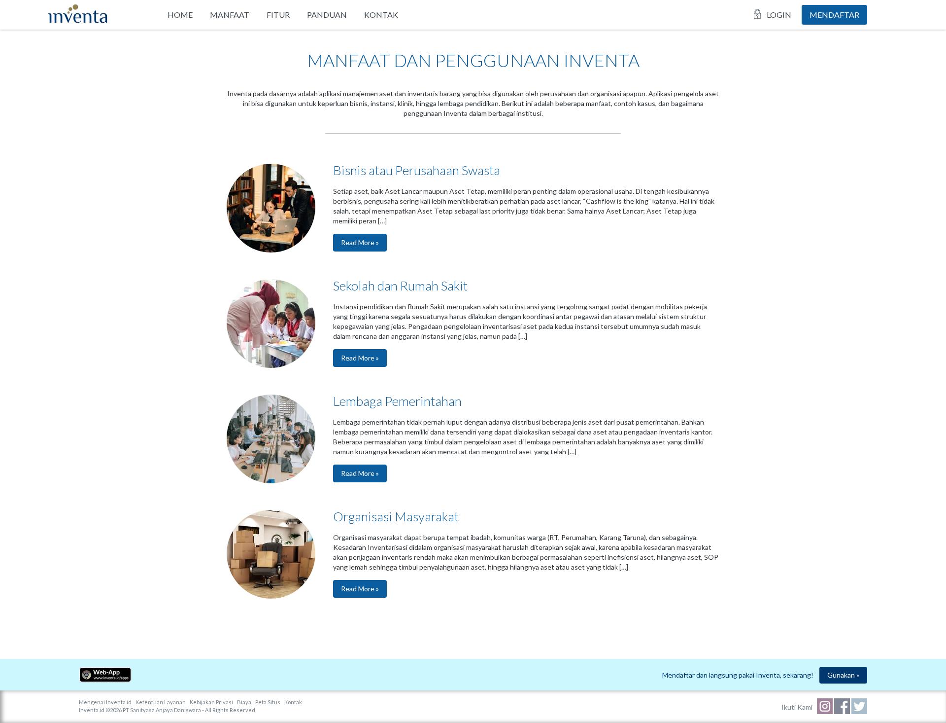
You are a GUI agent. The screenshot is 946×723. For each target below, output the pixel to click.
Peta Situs (267, 702)
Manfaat (229, 14)
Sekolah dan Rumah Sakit (400, 285)
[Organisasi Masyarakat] (271, 596)
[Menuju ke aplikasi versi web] (105, 680)
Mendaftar (834, 14)
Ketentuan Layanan (160, 702)
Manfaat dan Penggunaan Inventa (473, 60)
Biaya (244, 702)
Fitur (278, 14)
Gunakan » (843, 675)
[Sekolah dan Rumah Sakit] (271, 365)
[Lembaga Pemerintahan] (271, 480)
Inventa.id (91, 710)
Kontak (381, 14)
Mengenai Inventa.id (105, 702)
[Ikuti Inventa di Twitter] (859, 711)
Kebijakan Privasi (211, 702)
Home (180, 14)
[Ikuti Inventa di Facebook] (842, 711)
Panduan (327, 14)
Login (779, 14)
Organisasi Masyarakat (396, 516)
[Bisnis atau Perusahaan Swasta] (271, 250)
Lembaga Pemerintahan (397, 401)
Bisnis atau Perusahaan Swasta (416, 170)
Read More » (360, 242)
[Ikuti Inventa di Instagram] (825, 711)
